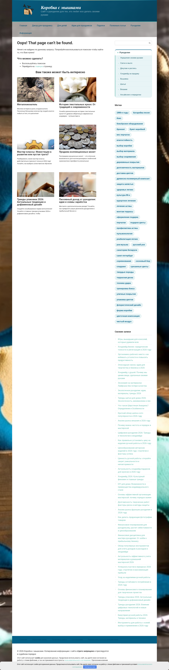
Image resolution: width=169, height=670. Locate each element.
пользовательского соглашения (78, 660)
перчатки (121, 223)
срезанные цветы (139, 266)
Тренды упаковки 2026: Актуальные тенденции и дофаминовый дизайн (31, 202)
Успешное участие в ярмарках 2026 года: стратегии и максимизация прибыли (134, 570)
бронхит (121, 129)
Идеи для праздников (82, 25)
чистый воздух (124, 321)
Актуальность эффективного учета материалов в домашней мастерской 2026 (134, 559)
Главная (23, 25)
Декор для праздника (42, 25)
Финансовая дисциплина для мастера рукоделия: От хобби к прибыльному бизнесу (132, 538)
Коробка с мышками (61, 7)
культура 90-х (123, 195)
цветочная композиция (128, 316)
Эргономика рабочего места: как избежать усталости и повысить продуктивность (133, 357)
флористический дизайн (129, 305)
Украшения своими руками (131, 58)
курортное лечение (126, 201)
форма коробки (124, 310)
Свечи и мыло (126, 63)
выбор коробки (124, 146)
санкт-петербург (125, 256)
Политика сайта (59, 639)
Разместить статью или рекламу (103, 639)
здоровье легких (125, 190)
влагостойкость (125, 140)
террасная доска (125, 278)
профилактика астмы (127, 228)
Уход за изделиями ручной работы (134, 577)
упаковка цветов (125, 300)
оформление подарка (127, 217)
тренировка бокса (125, 289)
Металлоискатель (27, 104)
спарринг (121, 266)
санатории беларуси (127, 250)
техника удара (124, 283)
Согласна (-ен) (89, 667)
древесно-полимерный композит (133, 179)
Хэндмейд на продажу (129, 74)
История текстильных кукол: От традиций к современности (77, 105)
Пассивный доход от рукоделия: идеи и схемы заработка (77, 200)
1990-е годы (122, 113)
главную (39, 66)
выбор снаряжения (126, 157)
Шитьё (123, 84)
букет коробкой (137, 129)
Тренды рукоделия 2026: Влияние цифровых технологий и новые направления (133, 607)
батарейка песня (141, 113)
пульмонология (124, 234)
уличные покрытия (126, 294)
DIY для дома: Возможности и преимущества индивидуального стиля (133, 487)
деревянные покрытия (128, 162)
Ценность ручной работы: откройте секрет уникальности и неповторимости (134, 461)
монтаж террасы (125, 212)
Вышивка (124, 79)
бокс (119, 118)
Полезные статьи (118, 25)
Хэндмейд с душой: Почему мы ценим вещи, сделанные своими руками (132, 375)
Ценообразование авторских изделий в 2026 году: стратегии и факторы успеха (133, 451)
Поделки (101, 25)
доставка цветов (125, 173)
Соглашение (77, 639)
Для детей (62, 25)
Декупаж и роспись (128, 68)
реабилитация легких (127, 239)
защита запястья (125, 184)
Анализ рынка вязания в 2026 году (134, 420)
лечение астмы (124, 206)
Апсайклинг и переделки (130, 95)
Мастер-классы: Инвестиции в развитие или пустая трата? (34, 153)
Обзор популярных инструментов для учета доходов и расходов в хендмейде (133, 549)
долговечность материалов (130, 168)
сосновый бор (143, 261)
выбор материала (125, 151)
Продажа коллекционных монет (77, 151)
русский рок (139, 245)
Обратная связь (39, 639)
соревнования (124, 261)
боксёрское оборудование (130, 124)
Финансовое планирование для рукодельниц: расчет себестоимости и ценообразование (135, 528)
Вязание (123, 89)
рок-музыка (122, 245)
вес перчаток (123, 135)
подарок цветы (137, 223)
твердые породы (125, 272)
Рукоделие (135, 25)
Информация (26, 33)
